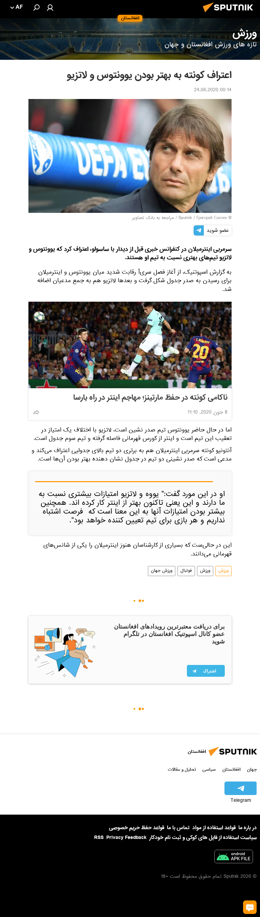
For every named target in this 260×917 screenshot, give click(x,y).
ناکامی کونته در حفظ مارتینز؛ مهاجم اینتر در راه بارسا (150, 397)
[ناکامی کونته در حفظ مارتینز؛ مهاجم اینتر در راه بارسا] (130, 345)
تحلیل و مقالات (182, 769)
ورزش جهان (161, 571)
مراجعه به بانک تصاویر (153, 218)
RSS (99, 837)
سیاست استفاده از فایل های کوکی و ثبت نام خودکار (203, 837)
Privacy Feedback (126, 838)
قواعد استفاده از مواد (214, 828)
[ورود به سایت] (50, 7)
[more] (36, 412)
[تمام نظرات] (250, 907)
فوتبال (186, 571)
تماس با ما (178, 828)
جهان (252, 769)
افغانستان (231, 769)
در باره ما (247, 828)
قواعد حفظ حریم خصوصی (136, 828)
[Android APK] (234, 858)
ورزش (223, 571)
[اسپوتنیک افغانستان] (230, 14)
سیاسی (209, 769)
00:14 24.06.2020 (213, 90)
